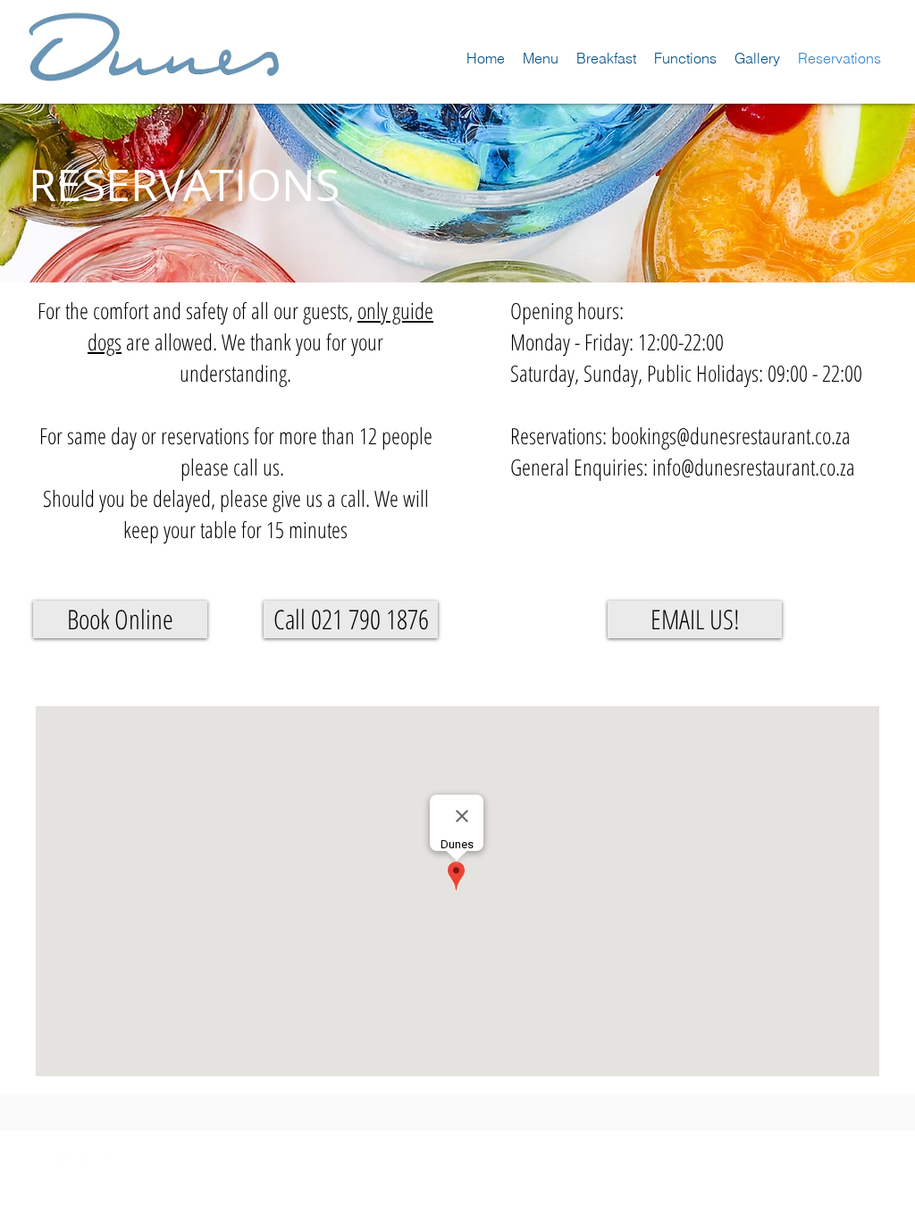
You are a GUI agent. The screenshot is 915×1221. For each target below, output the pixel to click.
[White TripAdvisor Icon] (135, 1158)
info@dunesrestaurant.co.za (753, 466)
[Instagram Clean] (111, 1158)
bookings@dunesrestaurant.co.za (731, 435)
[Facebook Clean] (63, 1158)
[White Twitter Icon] (87, 1158)
